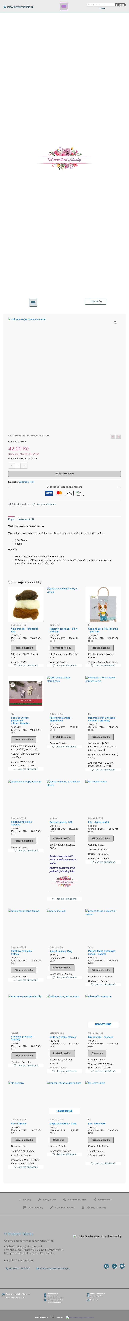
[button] (64, 6)
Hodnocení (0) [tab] (26, 519)
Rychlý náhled (26, 619)
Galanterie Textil (19, 436)
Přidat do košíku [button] (24, 647)
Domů (10, 436)
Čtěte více (97, 1053)
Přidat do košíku (64, 473)
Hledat (120, 4)
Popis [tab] (11, 519)
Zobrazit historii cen (21, 504)
